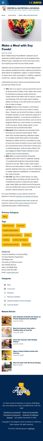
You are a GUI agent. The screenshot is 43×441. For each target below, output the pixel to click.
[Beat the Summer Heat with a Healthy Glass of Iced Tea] (7, 332)
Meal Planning (8, 226)
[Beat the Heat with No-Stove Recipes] (7, 366)
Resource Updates (13, 297)
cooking (6, 240)
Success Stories (12, 305)
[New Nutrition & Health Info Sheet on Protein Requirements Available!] (7, 321)
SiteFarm (31, 428)
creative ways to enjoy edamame (17, 153)
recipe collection (24, 203)
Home (3, 15)
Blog (4, 216)
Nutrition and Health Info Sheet (27, 196)
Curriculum (11, 289)
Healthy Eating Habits (10, 230)
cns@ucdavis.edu (12, 272)
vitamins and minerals (10, 244)
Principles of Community (12, 415)
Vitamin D (26, 244)
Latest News (12, 15)
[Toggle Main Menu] (3, 2)
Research (10, 293)
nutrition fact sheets (20, 240)
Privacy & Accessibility (30, 412)
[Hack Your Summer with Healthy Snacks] (7, 343)
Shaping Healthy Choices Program (19, 301)
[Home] (21, 9)
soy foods (20, 226)
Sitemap (9, 417)
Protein (27, 235)
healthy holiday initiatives (12, 235)
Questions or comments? (12, 412)
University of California (30, 415)
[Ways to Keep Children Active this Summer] (7, 355)
